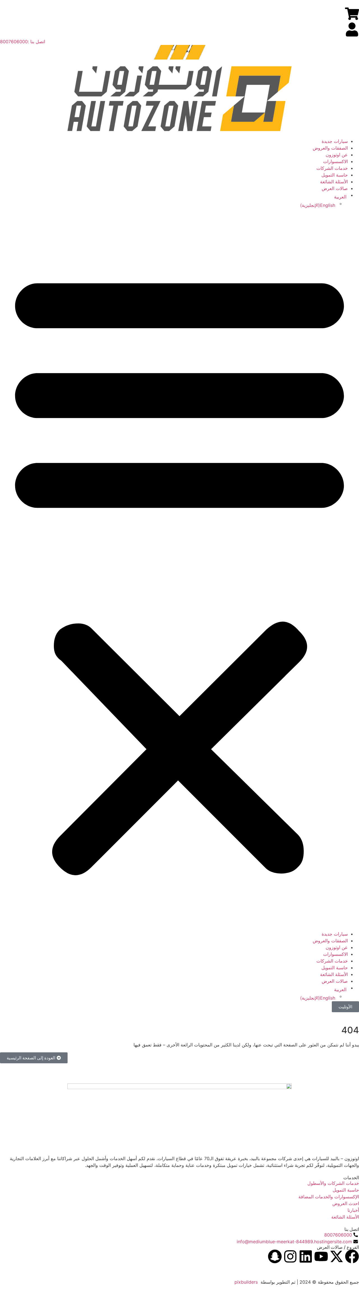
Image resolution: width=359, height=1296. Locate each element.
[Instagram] (290, 1256)
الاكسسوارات (335, 161)
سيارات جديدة (335, 141)
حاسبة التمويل (334, 175)
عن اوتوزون (337, 154)
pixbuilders (246, 1282)
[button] (179, 570)
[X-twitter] (337, 1256)
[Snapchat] (275, 1256)
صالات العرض (335, 188)
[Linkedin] (306, 1256)
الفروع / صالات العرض (338, 1247)
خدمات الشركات (332, 168)
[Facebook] (352, 1256)
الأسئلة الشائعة (334, 181)
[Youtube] (321, 1256)
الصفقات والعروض (330, 148)
